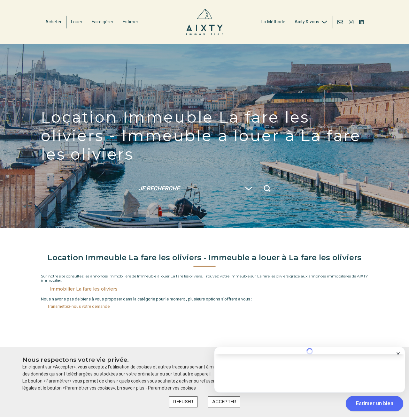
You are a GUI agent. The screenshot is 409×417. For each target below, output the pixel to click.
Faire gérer (102, 21)
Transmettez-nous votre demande (78, 306)
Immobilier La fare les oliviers (84, 289)
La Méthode (273, 21)
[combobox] (60, 222)
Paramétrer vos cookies (172, 387)
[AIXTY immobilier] (204, 22)
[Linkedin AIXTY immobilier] (361, 22)
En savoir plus (131, 387)
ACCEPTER (224, 402)
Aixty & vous (307, 21)
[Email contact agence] (340, 22)
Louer (76, 21)
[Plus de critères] (331, 222)
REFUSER (183, 402)
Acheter (53, 21)
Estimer (130, 21)
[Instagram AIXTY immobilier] (351, 22)
